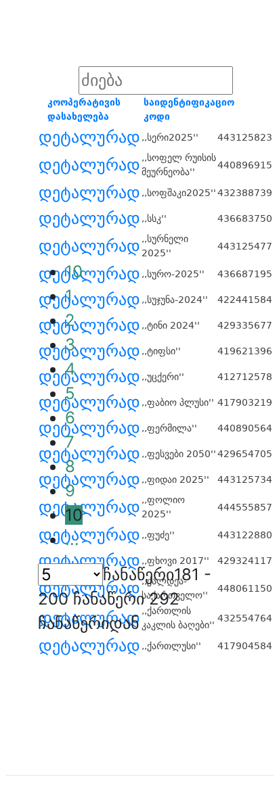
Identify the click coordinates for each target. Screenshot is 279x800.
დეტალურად (89, 137)
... (72, 539)
